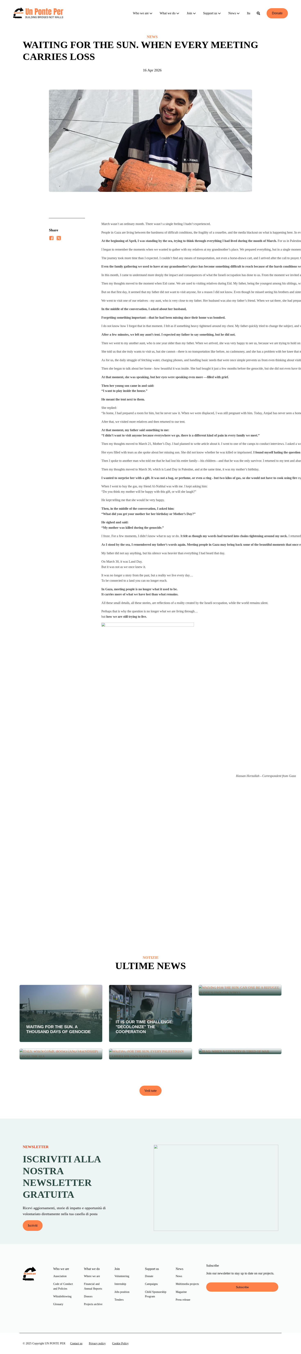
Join (189, 13)
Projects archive (93, 1304)
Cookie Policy (120, 1343)
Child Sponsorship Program (155, 1294)
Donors (88, 1296)
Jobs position (121, 1291)
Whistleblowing (62, 1296)
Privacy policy (97, 1343)
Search (258, 13)
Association (60, 1276)
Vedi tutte (150, 1090)
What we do (167, 13)
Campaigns (151, 1283)
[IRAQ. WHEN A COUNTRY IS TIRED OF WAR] (240, 1051)
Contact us (76, 1343)
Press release (183, 1299)
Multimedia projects (187, 1283)
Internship (120, 1283)
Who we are (141, 13)
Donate (277, 13)
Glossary (58, 1304)
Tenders (118, 1299)
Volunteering (121, 1276)
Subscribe (242, 1287)
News (232, 13)
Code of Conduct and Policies (63, 1286)
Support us (210, 13)
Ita (248, 13)
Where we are (92, 1276)
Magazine (181, 1291)
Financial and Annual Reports (93, 1286)
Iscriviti (32, 1225)
